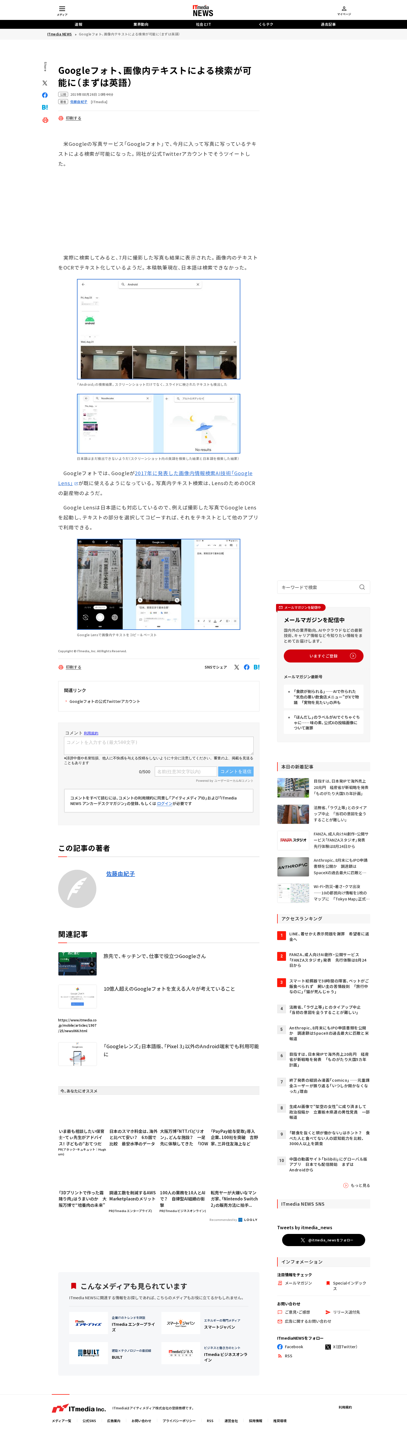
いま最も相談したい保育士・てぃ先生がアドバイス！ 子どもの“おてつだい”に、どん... (81, 1137)
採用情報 (255, 1420)
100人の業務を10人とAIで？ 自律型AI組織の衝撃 (182, 1199)
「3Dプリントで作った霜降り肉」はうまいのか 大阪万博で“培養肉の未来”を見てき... (83, 1199)
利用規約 (345, 1407)
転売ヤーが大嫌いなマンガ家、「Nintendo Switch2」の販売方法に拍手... (234, 1199)
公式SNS (89, 1420)
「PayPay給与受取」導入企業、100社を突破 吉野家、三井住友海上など (234, 1137)
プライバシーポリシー (179, 1420)
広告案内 (113, 1420)
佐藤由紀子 (120, 874)
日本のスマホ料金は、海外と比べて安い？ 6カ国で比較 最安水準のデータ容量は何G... (133, 1137)
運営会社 (231, 1420)
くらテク (266, 24)
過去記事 (328, 24)
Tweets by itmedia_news (304, 1227)
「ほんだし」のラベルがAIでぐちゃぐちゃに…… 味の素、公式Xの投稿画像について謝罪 (327, 722)
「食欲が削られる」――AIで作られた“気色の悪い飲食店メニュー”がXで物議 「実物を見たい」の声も (326, 696)
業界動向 (140, 24)
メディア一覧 (61, 1420)
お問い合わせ (141, 1420)
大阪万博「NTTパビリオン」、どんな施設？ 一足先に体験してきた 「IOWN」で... (184, 1137)
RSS (210, 1420)
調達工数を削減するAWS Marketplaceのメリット (132, 1196)
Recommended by (224, 1219)
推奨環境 (280, 1420)
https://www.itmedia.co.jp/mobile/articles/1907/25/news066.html (77, 1025)
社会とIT (203, 24)
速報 (78, 24)
